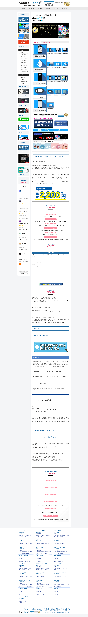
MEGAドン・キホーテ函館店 (59, 547)
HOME (24, 608)
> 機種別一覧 (26, 609)
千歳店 (37, 539)
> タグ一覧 (62, 608)
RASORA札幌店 (57, 539)
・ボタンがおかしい (23, 65)
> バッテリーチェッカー (30, 608)
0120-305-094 (21, 573)
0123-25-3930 (38, 540)
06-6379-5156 (21, 590)
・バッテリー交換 (23, 54)
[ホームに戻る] (44, 4)
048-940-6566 (56, 581)
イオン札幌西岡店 (39, 580)
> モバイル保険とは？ (40, 609)
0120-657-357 (38, 532)
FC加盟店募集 (50, 610)
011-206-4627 (38, 557)
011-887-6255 (38, 573)
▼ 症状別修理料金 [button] (37, 42)
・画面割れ (22, 52)
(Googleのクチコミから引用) (22, 198)
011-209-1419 (38, 590)
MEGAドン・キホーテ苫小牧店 (42, 547)
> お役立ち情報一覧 (45, 608)
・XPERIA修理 (22, 79)
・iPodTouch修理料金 (23, 81)
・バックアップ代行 (23, 69)
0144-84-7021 (38, 548)
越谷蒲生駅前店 (57, 580)
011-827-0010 (38, 581)
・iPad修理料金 (22, 77)
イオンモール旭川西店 (58, 563)
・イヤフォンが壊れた (23, 58)
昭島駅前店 (56, 588)
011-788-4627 (56, 540)
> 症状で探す (67, 608)
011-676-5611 (56, 532)
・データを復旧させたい (24, 71)
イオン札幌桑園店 (57, 555)
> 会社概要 (58, 609)
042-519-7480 (56, 590)
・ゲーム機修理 (22, 83)
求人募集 (54, 610)
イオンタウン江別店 (40, 572)
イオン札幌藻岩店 (39, 555)
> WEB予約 (47, 609)
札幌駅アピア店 (39, 588)
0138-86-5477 (56, 548)
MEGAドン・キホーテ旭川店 (41, 563)
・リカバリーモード (23, 67)
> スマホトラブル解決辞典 (54, 608)
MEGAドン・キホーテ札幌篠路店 (25, 580)
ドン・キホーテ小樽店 (40, 530)
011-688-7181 (21, 548)
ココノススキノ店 (22, 530)
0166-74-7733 (56, 565)
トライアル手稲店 (57, 530)
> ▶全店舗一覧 (52, 609)
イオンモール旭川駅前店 (23, 596)
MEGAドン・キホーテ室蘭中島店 (60, 572)
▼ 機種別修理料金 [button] (46, 42)
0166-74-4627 (38, 565)
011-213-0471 (21, 532)
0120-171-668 (21, 557)
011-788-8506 (21, 565)
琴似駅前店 (21, 547)
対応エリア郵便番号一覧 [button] (41, 335)
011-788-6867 (21, 581)
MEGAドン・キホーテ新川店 (24, 555)
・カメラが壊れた (23, 60)
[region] (50, 30)
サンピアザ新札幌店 (22, 572)
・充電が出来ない (23, 56)
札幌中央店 (21, 539)
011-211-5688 (56, 557)
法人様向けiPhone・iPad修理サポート (63, 610)
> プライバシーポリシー (65, 609)
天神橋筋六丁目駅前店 (23, 588)
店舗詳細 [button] (36, 328)
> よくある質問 (38, 608)
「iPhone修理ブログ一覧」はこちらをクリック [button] (47, 430)
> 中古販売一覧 (32, 609)
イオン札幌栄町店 (22, 563)
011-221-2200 (40, 256)
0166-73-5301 (21, 598)
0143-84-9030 (56, 573)
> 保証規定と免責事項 (43, 610)
